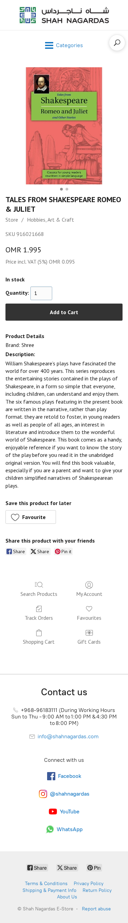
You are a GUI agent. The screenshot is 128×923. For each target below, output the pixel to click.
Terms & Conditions (46, 883)
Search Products (38, 593)
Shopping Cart (39, 641)
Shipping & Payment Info (49, 890)
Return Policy (97, 890)
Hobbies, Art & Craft (50, 219)
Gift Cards (89, 641)
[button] (30, 517)
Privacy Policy (88, 883)
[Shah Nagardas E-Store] (64, 15)
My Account (89, 593)
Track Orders (39, 617)
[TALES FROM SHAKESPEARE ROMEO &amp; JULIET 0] (64, 125)
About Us (67, 897)
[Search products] (117, 43)
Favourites (89, 617)
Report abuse (96, 909)
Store (11, 219)
